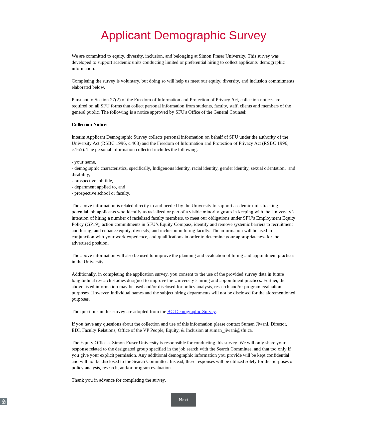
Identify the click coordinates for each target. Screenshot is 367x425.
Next (183, 400)
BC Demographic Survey (191, 311)
